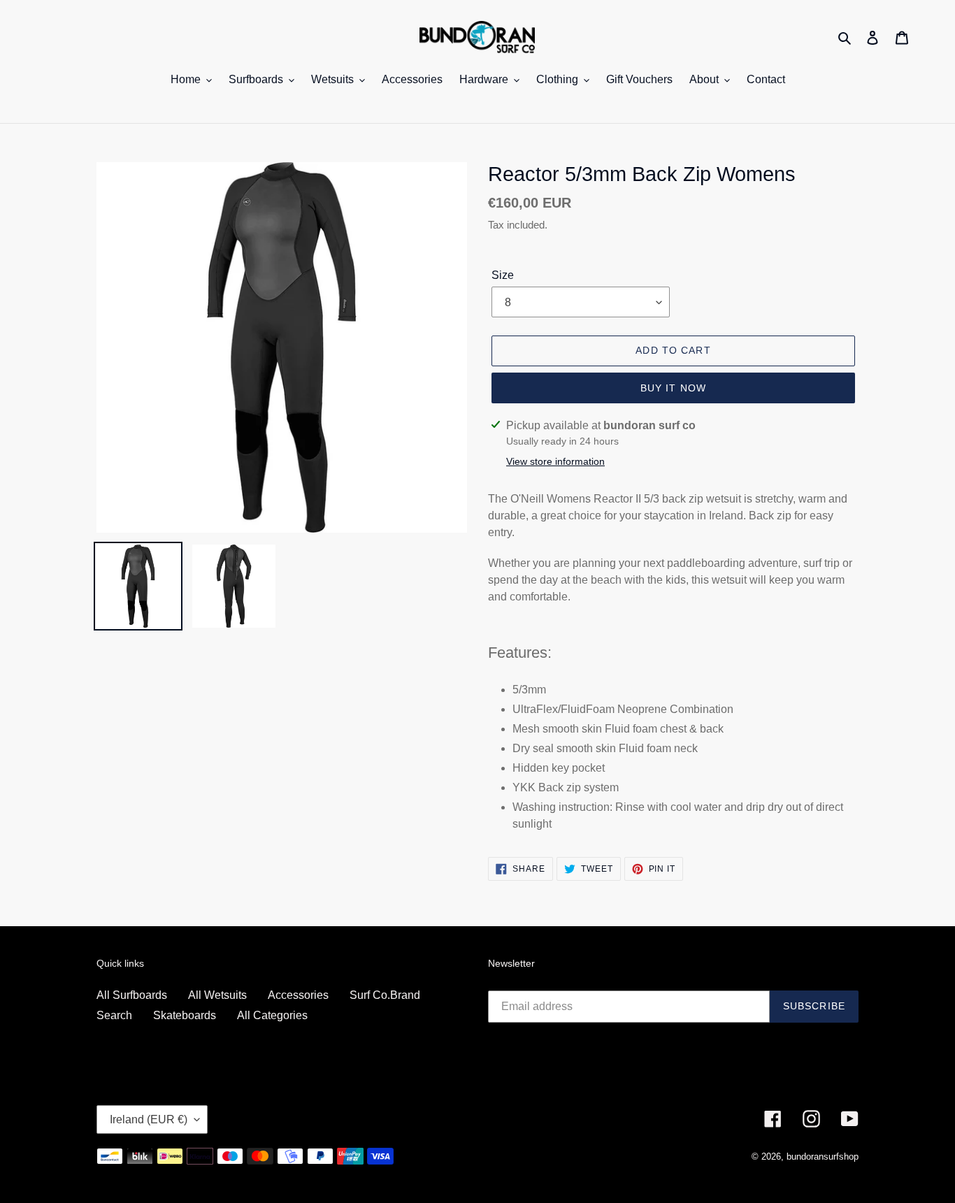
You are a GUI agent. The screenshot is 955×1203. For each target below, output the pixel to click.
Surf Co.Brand (385, 995)
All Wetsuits (217, 995)
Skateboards (184, 1015)
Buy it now (673, 388)
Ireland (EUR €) (148, 1119)
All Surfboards (131, 995)
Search (114, 1015)
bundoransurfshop (823, 1156)
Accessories (298, 995)
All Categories (272, 1015)
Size (502, 274)
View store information (555, 461)
